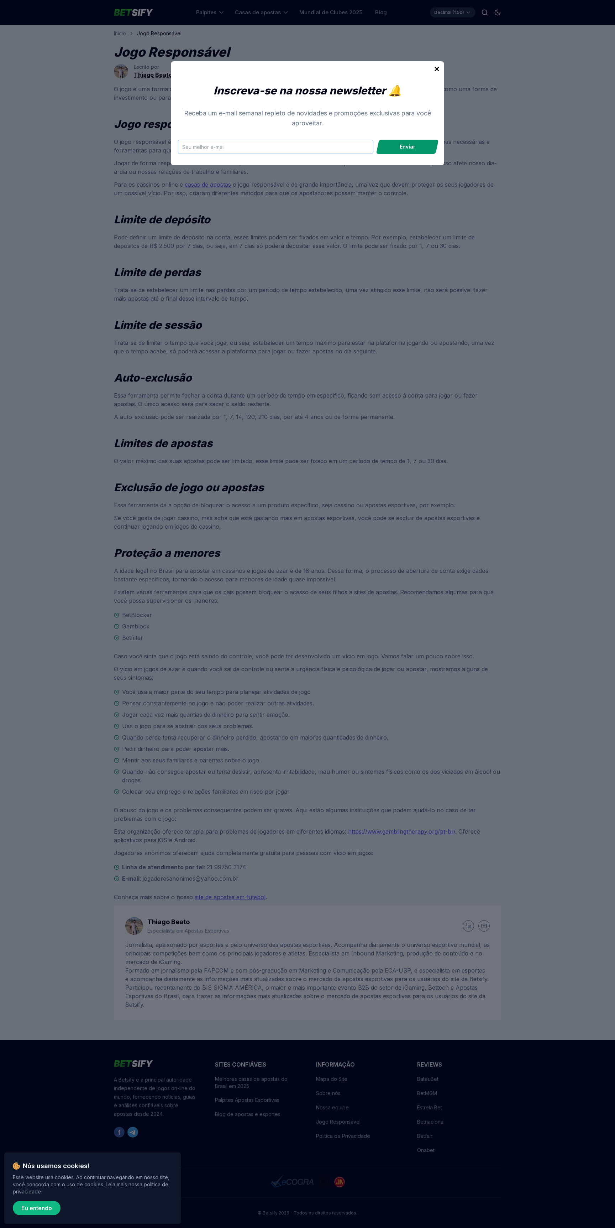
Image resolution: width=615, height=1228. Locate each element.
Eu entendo (36, 1208)
